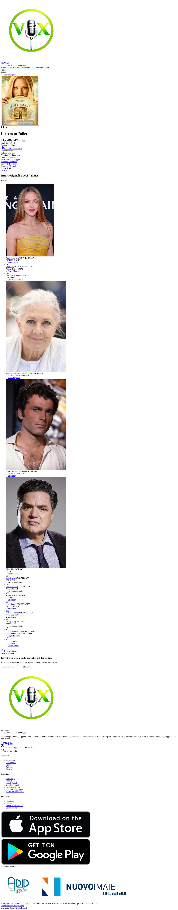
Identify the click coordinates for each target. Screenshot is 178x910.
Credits (21, 906)
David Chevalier (14, 271)
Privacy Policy (12, 906)
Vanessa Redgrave (13, 373)
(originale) (12, 476)
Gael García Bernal (13, 275)
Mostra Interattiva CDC (15, 792)
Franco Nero (10, 471)
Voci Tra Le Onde (13, 785)
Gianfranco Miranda (15, 280)
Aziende (22, 67)
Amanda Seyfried (12, 258)
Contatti (46, 67)
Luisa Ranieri (11, 604)
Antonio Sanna (13, 574)
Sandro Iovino (13, 646)
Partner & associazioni (14, 806)
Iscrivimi (27, 667)
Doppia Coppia (12, 783)
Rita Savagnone (14, 378)
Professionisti (6, 67)
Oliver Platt (10, 569)
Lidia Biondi (10, 578)
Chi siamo (39, 67)
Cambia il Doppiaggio (14, 789)
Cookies (4, 906)
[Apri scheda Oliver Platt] (36, 567)
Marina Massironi (12, 613)
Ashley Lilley (11, 621)
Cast (13, 67)
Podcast (9, 781)
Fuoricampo (30, 67)
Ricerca (9, 769)
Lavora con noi (11, 808)
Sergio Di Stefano (14, 636)
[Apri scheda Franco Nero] (36, 469)
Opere (17, 67)
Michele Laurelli (21, 908)
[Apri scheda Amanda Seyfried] (30, 256)
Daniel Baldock (12, 587)
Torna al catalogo (10, 651)
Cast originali (11, 763)
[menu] (3, 71)
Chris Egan (10, 267)
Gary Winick (10, 143)
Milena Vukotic (12, 595)
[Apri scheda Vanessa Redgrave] (36, 371)
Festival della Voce (13, 787)
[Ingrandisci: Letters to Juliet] (20, 101)
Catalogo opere (9, 75)
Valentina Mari (13, 262)
